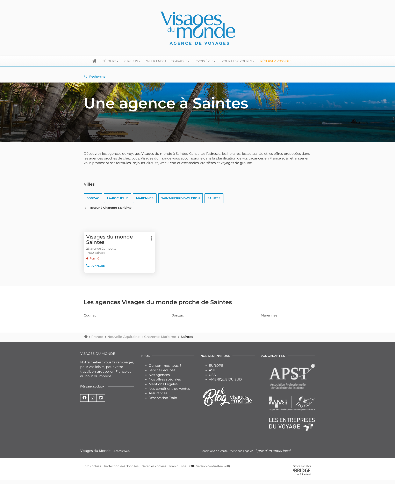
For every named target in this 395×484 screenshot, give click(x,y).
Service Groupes (162, 370)
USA (212, 375)
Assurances (158, 393)
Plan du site (177, 466)
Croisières (204, 61)
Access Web (122, 451)
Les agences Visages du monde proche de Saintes (158, 302)
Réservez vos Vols (275, 61)
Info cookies (92, 466)
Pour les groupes (237, 61)
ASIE (212, 370)
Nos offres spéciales (165, 380)
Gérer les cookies (154, 466)
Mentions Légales (163, 384)
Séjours (109, 61)
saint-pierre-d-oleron (180, 198)
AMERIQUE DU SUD (225, 380)
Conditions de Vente (214, 451)
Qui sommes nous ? (165, 366)
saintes (214, 198)
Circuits (131, 61)
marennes (144, 198)
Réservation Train (163, 398)
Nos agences (159, 375)
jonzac (93, 198)
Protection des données (121, 466)
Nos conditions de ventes (169, 389)
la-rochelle (117, 198)
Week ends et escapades (166, 61)
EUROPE (216, 366)
